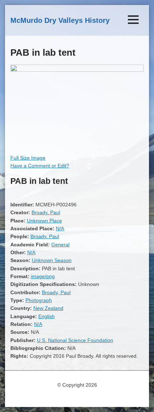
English (46, 316)
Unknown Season (52, 260)
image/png (43, 276)
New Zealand (48, 308)
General (60, 244)
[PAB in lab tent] (77, 70)
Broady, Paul (46, 212)
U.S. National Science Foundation (75, 340)
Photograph (38, 300)
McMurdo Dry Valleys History (60, 20)
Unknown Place (44, 220)
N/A (60, 228)
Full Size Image (27, 158)
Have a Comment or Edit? (39, 166)
